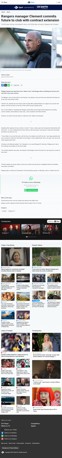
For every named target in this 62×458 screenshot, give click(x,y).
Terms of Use (12, 443)
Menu (5, 2)
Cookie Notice (35, 443)
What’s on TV (5, 426)
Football (4, 211)
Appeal (33, 426)
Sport (8, 12)
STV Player (5, 423)
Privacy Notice (20, 443)
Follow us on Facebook (10, 432)
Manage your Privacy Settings (10, 448)
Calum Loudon (5, 75)
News (3, 12)
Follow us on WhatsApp (10, 435)
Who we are (4, 443)
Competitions (35, 423)
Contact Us (28, 443)
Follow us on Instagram (10, 438)
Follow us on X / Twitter (10, 429)
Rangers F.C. (12, 211)
